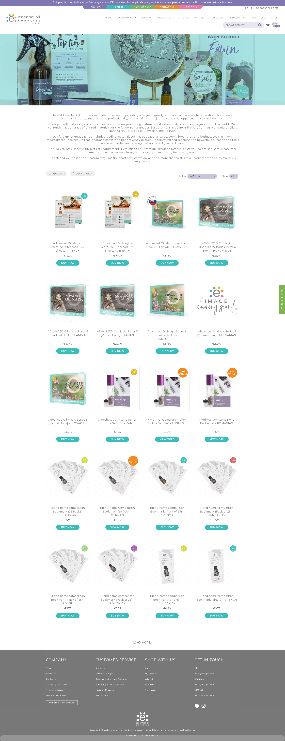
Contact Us (51, 679)
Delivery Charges (104, 673)
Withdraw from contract (61, 702)
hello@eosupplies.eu (264, 8)
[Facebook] (196, 705)
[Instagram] (203, 705)
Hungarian (218, 127)
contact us (187, 2)
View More (167, 439)
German (204, 127)
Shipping (100, 668)
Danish (170, 127)
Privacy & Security (55, 690)
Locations (191, 7)
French (192, 127)
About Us (51, 673)
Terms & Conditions (56, 695)
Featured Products (104, 690)
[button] (56, 174)
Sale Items (150, 684)
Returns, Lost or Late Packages (111, 679)
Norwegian (116, 130)
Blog (48, 668)
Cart (147, 668)
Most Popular (102, 695)
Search (259, 25)
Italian (232, 127)
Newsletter (150, 690)
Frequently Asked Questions (109, 684)
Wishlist (149, 679)
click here (226, 2)
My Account (151, 673)
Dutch (181, 127)
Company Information (57, 684)
